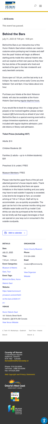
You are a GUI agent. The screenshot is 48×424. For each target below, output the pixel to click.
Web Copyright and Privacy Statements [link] (20, 374)
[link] (10, 5)
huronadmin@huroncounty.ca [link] (16, 361)
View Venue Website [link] (10, 322)
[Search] (35, 6)
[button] (40, 6)
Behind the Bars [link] (8, 279)
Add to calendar (15, 232)
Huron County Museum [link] (33, 249)
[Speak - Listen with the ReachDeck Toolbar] (44, 420)
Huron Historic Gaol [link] (10, 312)
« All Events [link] (8, 18)
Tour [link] (9, 271)
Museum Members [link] (10, 172)
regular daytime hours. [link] (30, 100)
